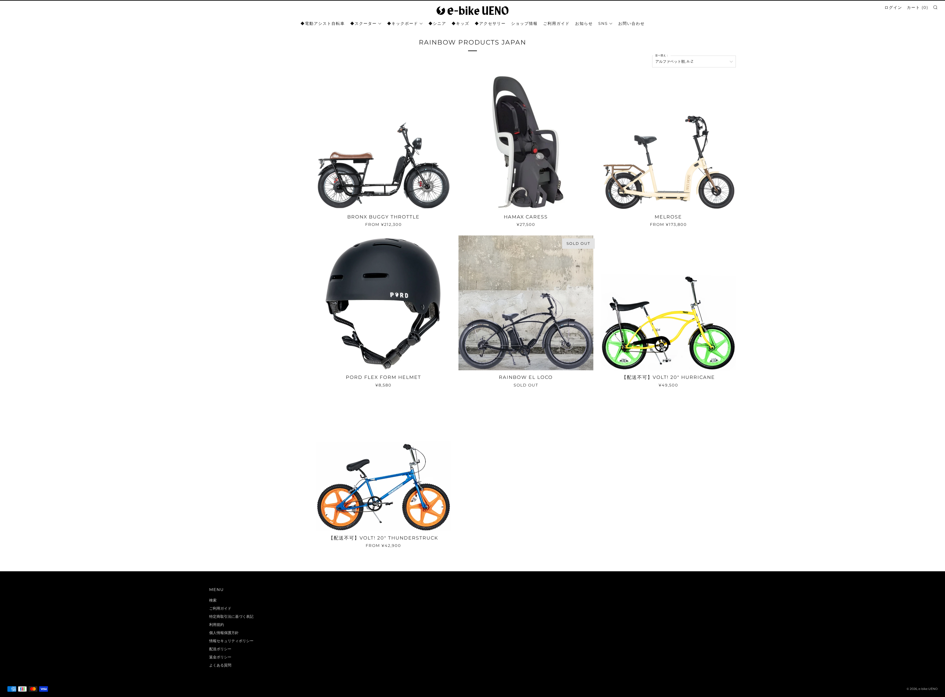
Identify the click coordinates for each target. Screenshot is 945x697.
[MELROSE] (668, 142)
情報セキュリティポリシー (231, 640)
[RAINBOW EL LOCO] (526, 303)
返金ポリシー (220, 657)
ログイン (893, 7)
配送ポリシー (220, 649)
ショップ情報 (524, 23)
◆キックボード (402, 23)
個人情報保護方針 (224, 632)
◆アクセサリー (490, 23)
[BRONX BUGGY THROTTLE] (383, 142)
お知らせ (584, 23)
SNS (603, 23)
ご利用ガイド (556, 23)
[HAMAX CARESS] (526, 142)
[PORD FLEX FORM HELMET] (383, 303)
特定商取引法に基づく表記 (231, 616)
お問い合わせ (631, 23)
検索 (213, 600)
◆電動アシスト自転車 (322, 23)
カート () (917, 7)
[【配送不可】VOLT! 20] (668, 303)
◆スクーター (363, 23)
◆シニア (437, 23)
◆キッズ (460, 23)
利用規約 (216, 624)
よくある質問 (220, 665)
